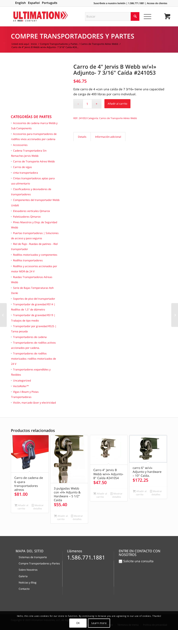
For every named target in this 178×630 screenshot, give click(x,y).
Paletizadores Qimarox (27, 216)
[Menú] (145, 16)
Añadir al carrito (117, 103)
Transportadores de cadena (30, 337)
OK (78, 623)
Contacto (24, 589)
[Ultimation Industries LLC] (40, 16)
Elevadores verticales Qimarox (31, 211)
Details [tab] (82, 136)
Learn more (99, 623)
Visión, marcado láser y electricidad (34, 402)
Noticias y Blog (27, 582)
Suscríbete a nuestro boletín (109, 3)
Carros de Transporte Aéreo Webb (34, 161)
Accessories (20, 145)
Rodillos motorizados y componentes (35, 255)
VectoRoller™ (21, 386)
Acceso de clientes (157, 3)
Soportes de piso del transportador (34, 298)
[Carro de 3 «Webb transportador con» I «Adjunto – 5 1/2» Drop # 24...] (3, 315)
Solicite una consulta (138, 561)
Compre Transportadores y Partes (72, 36)
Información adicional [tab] (108, 136)
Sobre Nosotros (28, 570)
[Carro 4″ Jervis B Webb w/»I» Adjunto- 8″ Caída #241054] (174, 315)
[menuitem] (146, 16)
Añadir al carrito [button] (22, 507)
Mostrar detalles (38, 507)
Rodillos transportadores (28, 260)
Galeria (23, 576)
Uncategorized (22, 380)
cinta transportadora (25, 172)
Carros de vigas (22, 167)
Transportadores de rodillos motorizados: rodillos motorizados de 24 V (33, 359)
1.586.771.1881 (136, 3)
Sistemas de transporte (33, 557)
